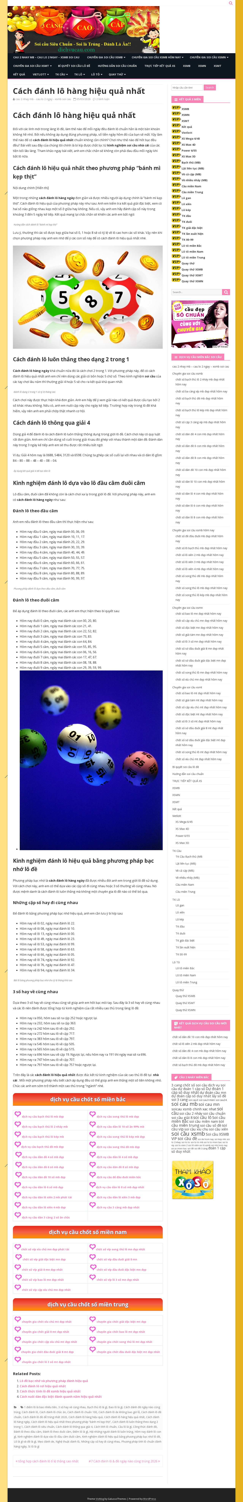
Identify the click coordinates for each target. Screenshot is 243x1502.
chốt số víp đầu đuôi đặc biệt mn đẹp (121, 1269)
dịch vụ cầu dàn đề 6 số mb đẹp (43, 1167)
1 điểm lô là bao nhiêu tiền (40, 1407)
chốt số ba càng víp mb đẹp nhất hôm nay (201, 391)
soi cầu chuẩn (214, 1113)
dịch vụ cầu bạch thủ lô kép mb (43, 1136)
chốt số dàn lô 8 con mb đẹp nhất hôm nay (198, 1058)
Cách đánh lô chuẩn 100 (82, 1412)
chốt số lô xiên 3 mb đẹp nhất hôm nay (200, 562)
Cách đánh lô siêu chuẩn (39, 1426)
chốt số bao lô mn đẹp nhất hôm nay (198, 613)
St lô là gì (33, 1446)
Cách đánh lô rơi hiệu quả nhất (43, 1386)
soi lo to (185, 1142)
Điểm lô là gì (80, 1431)
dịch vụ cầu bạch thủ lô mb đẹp (43, 1116)
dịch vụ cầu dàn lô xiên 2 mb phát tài (47, 1197)
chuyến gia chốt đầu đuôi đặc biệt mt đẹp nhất (128, 1352)
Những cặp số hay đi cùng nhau (100, 1441)
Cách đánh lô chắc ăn (52, 1412)
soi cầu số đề (210, 1125)
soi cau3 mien (207, 1100)
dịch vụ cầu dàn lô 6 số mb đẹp (42, 1187)
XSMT (217, 66)
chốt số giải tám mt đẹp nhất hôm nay (199, 700)
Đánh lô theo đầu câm (27, 1431)
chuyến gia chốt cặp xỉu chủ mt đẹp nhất (49, 1342)
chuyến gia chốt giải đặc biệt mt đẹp (121, 1321)
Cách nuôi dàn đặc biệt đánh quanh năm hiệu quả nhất (61, 1396)
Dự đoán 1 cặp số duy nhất (197, 1090)
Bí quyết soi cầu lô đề (74, 66)
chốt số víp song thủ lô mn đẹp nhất (120, 1249)
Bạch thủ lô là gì (97, 1407)
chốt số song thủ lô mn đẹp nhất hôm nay (201, 672)
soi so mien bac (179, 1148)
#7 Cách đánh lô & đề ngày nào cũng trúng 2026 (123, 1461)
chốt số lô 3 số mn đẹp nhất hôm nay (199, 641)
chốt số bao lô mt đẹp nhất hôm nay (198, 693)
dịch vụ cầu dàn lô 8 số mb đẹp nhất (120, 1187)
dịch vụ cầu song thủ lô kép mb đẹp (121, 1136)
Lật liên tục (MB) (193, 168)
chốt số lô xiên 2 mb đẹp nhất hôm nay (200, 555)
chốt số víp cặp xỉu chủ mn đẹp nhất (46, 1290)
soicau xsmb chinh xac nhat (193, 1109)
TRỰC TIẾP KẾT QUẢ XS (159, 66)
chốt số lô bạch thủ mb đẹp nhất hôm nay (201, 548)
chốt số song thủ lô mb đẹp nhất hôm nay (201, 588)
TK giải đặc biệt (192, 228)
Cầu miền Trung (192, 192)
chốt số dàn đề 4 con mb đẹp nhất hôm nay (199, 1051)
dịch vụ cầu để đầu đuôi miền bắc (119, 1177)
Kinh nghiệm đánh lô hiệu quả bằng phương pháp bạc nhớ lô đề (121, 1436)
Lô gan (186, 198)
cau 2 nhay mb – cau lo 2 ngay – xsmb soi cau (46, 57)
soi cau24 (221, 1100)
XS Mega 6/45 (191, 138)
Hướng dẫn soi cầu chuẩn (117, 66)
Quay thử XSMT (192, 275)
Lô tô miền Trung (193, 257)
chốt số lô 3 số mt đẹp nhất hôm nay (198, 721)
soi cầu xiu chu (196, 1129)
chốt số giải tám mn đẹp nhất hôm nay (199, 634)
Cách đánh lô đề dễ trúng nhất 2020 (45, 1417)
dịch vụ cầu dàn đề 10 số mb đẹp (43, 1177)
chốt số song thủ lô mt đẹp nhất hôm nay (201, 752)
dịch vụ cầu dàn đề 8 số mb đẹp (118, 1167)
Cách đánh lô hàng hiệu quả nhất (124, 1417)
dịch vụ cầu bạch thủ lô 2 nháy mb (45, 1126)
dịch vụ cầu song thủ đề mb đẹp (118, 1147)
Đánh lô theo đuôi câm (57, 1431)
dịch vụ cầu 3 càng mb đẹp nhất (118, 1207)
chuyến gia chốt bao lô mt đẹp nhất (121, 1332)
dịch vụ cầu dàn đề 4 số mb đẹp (43, 1157)
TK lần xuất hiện (192, 234)
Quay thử (116, 74)
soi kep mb (220, 1139)
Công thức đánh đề (145, 1426)
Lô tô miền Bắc (192, 245)
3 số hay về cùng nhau (72, 1407)
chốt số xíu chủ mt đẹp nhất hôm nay (199, 759)
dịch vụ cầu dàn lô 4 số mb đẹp (117, 1157)
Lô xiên (186, 204)
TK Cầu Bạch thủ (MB (189, 856)
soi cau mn (209, 1104)
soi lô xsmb (205, 1145)
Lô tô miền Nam (192, 251)
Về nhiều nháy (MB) (194, 180)
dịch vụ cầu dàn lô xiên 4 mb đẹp (44, 1207)
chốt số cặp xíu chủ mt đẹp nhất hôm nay (201, 707)
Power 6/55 (189, 150)
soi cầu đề (187, 1138)
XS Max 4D (189, 144)
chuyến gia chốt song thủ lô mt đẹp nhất (124, 1342)
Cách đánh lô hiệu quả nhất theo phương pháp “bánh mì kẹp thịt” (71, 1422)
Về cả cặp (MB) (191, 174)
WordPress (149, 1498)
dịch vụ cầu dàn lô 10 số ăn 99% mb (120, 1126)
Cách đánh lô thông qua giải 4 (74, 1426)
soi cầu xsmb (188, 1133)
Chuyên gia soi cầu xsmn (208, 57)
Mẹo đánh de (46, 1441)
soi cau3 (193, 1100)
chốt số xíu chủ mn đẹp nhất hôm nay (199, 679)
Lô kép (186, 210)
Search (210, 87)
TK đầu (186, 216)
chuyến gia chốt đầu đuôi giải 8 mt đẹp (47, 1352)
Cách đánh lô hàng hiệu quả (86, 1417)
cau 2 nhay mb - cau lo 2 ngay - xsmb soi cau (43, 99)
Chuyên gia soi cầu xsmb (105, 57)
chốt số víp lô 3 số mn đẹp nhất (118, 1279)
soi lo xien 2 (181, 1145)
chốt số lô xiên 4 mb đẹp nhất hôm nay (200, 569)
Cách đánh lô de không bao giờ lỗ (119, 1412)
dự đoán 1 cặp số (191, 1088)
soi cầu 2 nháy (190, 1113)
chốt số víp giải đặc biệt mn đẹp (44, 1259)
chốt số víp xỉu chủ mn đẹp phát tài (45, 1249)
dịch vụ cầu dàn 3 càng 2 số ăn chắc (46, 1217)
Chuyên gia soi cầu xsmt (31, 66)
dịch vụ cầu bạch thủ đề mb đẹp (42, 1147)
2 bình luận (103, 99)
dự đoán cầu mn (213, 1092)
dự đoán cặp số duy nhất (191, 1096)
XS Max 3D (189, 156)
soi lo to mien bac (213, 1142)
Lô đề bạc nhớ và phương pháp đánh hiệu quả (54, 1381)
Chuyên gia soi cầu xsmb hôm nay (156, 57)
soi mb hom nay (219, 1145)
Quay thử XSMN (192, 281)
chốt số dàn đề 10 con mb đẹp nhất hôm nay (200, 1037)
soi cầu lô (202, 1117)
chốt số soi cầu (195, 1085)
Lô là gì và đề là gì (25, 1441)
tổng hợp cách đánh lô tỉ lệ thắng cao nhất (47, 1461)
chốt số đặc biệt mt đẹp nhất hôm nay (199, 714)
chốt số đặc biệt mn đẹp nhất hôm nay (199, 627)
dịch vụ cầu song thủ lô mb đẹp (118, 1116)
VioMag (100, 1498)
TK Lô (78, 74)
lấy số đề (219, 1096)
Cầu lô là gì (125, 1426)
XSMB (186, 66)
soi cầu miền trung (197, 1123)
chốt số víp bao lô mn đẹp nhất (43, 1279)
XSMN (202, 66)
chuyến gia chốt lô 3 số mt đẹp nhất (46, 1362)
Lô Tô (95, 74)
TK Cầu (60, 74)
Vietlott (39, 74)
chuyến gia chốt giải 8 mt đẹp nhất (45, 1332)
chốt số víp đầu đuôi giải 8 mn (117, 1259)
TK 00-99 (187, 239)
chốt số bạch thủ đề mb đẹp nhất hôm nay (198, 1065)
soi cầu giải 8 (182, 1117)
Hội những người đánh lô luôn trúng (111, 1431)
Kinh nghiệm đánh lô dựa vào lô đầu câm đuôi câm (48, 1436)
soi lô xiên (193, 1145)
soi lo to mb (197, 1142)
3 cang (176, 1085)
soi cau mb (184, 1103)
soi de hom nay (206, 1139)
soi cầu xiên (218, 1129)
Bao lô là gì (115, 1407)
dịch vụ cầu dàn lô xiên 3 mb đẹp (118, 1197)
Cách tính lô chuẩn (105, 1426)
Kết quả (19, 74)
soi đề (191, 1148)
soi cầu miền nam (203, 1121)
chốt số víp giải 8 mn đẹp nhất (42, 1269)
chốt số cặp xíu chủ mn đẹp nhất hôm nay (201, 620)
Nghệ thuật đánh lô (68, 1441)
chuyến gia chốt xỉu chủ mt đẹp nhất (47, 1321)
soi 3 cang (179, 1099)
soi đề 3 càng (200, 1148)
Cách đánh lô (30, 1412)
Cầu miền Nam (191, 186)
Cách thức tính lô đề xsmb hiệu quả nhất (50, 1391)
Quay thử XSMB (192, 269)
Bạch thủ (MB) (191, 162)
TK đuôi (187, 222)
